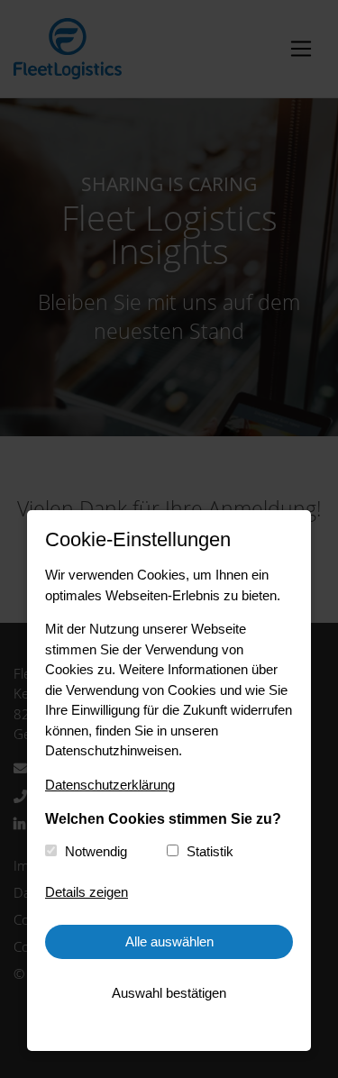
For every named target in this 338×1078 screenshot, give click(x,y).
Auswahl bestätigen (169, 992)
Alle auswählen (169, 941)
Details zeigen (86, 892)
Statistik (210, 851)
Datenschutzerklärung (110, 784)
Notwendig (96, 851)
